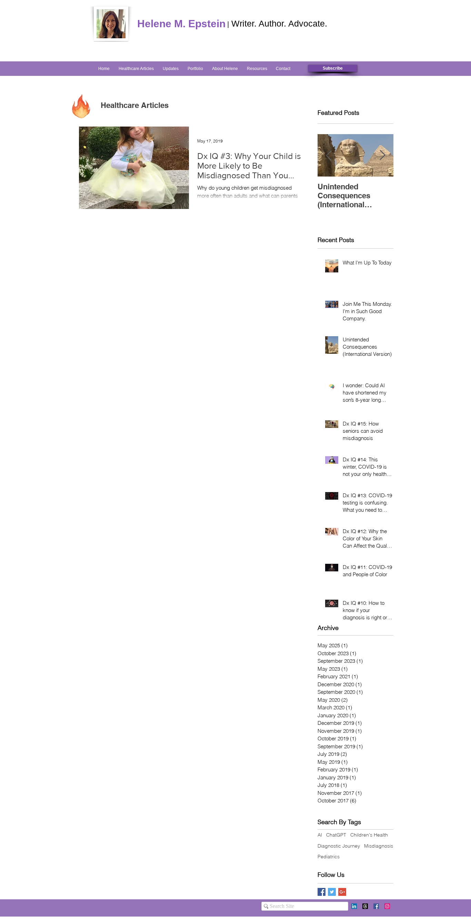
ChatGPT (336, 835)
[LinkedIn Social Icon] (354, 906)
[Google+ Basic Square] (342, 892)
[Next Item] (382, 155)
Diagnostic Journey (339, 846)
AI (320, 835)
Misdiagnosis (378, 846)
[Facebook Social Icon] (376, 906)
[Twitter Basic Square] (332, 892)
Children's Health (369, 835)
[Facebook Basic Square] (321, 892)
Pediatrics (329, 856)
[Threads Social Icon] (365, 906)
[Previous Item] (328, 155)
